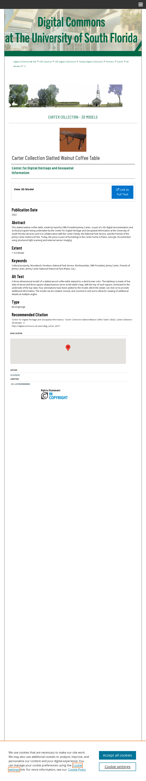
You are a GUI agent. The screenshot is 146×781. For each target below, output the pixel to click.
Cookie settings (118, 766)
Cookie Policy (77, 770)
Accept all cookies (117, 755)
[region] (73, 761)
